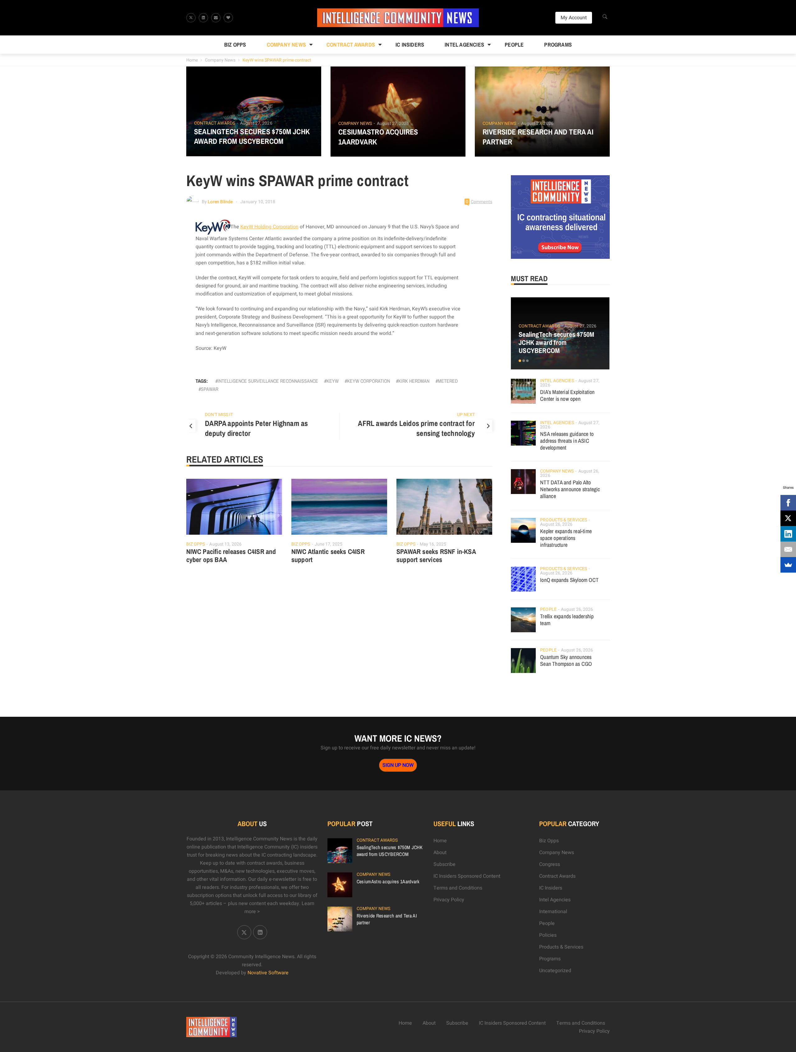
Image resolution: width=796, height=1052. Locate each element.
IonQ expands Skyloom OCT (569, 580)
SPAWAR (209, 389)
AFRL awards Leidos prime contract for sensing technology (416, 428)
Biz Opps (235, 44)
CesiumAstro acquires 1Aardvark (378, 136)
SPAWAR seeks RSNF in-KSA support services (436, 555)
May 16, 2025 (433, 544)
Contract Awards (350, 44)
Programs (558, 44)
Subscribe (444, 864)
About (440, 852)
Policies (548, 935)
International (553, 911)
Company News (286, 44)
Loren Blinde (220, 202)
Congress (549, 864)
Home (192, 60)
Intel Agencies (464, 44)
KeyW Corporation (368, 380)
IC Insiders (410, 44)
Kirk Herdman (413, 380)
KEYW (332, 380)
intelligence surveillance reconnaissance (268, 380)
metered (448, 380)
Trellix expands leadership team (567, 619)
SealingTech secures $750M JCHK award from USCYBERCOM (252, 136)
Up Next (466, 414)
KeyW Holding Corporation (269, 227)
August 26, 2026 (556, 524)
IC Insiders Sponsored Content (466, 876)
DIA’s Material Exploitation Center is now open (567, 395)
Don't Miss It (219, 414)
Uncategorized (555, 970)
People (514, 44)
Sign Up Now (398, 765)
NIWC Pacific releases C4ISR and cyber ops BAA (231, 555)
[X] (788, 518)
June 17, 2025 (328, 544)
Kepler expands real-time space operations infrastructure (566, 538)
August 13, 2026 (225, 544)
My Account (574, 17)
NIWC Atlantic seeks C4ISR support (328, 555)
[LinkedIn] (788, 534)
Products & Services (563, 520)
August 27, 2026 (256, 123)
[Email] (788, 549)
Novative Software (268, 973)
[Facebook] (788, 502)
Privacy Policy (448, 899)
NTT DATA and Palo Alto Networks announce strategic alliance (570, 489)
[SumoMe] (788, 565)
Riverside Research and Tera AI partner (538, 136)
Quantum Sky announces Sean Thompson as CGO (566, 660)
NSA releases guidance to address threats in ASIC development (567, 440)
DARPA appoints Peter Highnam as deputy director (256, 428)
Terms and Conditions (457, 888)
